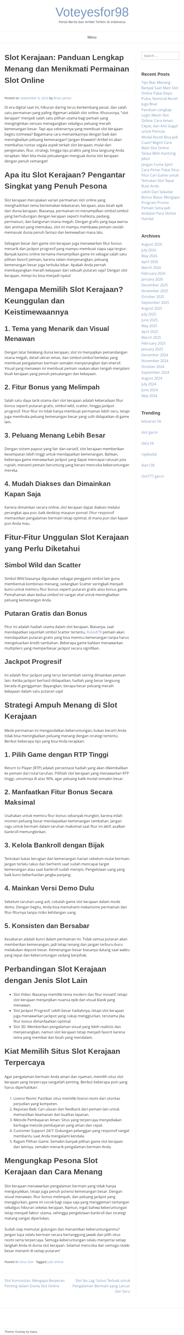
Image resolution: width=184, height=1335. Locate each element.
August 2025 (151, 308)
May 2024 (149, 395)
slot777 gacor (152, 476)
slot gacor (149, 432)
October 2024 (152, 366)
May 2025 (149, 325)
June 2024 (149, 389)
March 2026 (151, 267)
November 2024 (154, 360)
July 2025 (148, 314)
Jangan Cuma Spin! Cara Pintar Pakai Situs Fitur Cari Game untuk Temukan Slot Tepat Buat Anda (160, 175)
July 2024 (148, 384)
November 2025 (154, 290)
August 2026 (151, 244)
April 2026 (149, 261)
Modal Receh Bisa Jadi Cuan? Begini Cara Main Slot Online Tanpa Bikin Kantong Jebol (159, 148)
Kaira (33, 1332)
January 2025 (152, 349)
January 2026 (152, 279)
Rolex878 (94, 632)
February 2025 (153, 343)
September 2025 (155, 302)
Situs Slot (26, 1262)
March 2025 (151, 337)
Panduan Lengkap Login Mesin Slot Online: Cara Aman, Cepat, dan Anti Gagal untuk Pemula (159, 120)
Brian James (63, 98)
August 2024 (151, 378)
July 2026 (148, 250)
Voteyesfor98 (92, 12)
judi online (55, 1262)
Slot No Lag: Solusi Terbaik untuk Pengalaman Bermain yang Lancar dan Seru (101, 1286)
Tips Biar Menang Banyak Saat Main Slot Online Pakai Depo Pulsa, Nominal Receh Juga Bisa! (159, 93)
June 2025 (149, 320)
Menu (92, 37)
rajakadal (149, 454)
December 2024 (154, 354)
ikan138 (147, 465)
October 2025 (152, 296)
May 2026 (149, 255)
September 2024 (155, 372)
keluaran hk (151, 421)
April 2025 (149, 331)
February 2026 (153, 273)
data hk (147, 443)
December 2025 (154, 285)
